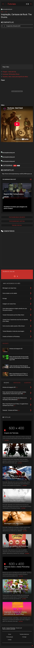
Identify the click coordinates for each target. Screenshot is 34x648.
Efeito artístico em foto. (12, 456)
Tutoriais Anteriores (24, 634)
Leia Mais (7, 440)
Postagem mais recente (17, 217)
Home (2, 11)
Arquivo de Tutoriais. (11, 433)
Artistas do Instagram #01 (16, 348)
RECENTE (5, 343)
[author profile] (4, 26)
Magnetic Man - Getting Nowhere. (14, 194)
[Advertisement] (17, 46)
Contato (9, 639)
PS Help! (24, 637)
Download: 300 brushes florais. (11, 74)
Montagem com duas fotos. (13, 524)
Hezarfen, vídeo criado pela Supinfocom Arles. (15, 76)
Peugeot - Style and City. (9, 71)
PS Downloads (9, 637)
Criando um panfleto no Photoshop (16, 546)
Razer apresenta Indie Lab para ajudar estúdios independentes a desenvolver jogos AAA (19, 358)
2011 (6, 11)
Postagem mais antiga (17, 221)
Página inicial (17, 225)
